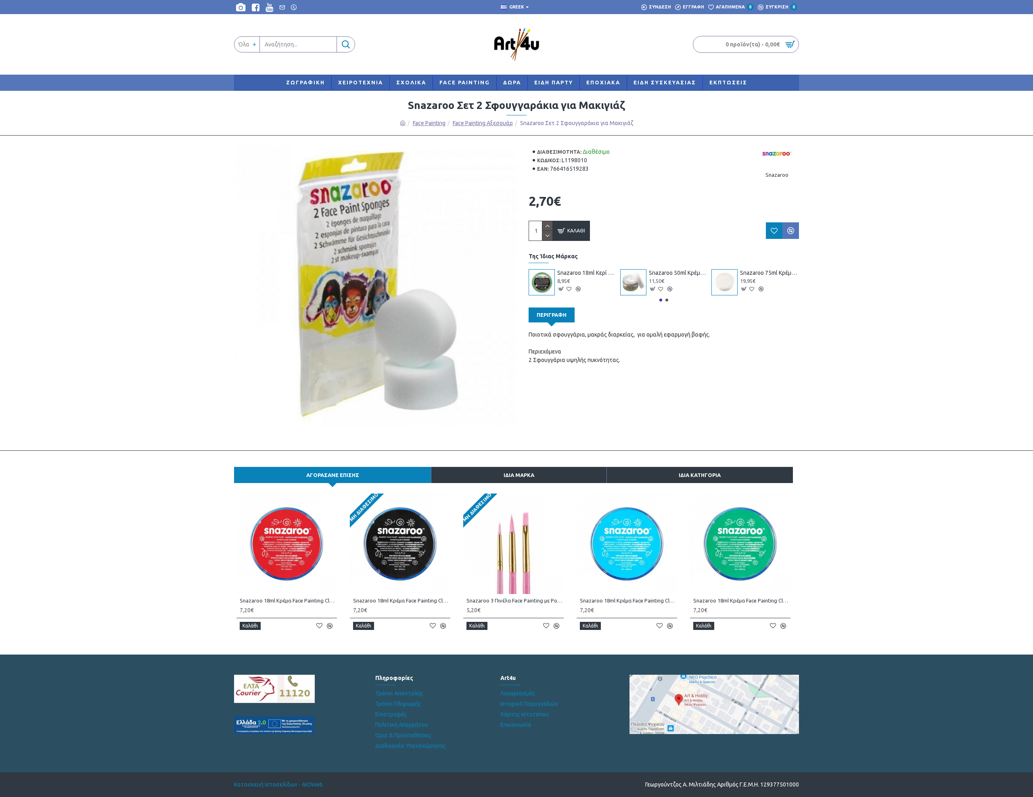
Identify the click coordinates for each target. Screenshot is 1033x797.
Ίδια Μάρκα (519, 475)
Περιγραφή (552, 315)
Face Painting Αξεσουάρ (483, 123)
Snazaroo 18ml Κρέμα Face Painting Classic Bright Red (288, 600)
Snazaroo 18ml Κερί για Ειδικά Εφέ (586, 273)
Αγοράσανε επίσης (332, 475)
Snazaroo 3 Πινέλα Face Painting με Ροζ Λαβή (515, 600)
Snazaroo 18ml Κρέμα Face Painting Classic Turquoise (628, 600)
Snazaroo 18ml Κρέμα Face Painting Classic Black (401, 600)
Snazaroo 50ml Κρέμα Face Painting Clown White (678, 273)
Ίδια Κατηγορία (700, 475)
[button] (660, 300)
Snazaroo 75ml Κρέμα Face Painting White (769, 273)
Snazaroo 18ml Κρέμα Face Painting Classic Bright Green (741, 600)
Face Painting (429, 123)
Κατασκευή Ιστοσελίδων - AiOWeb (278, 784)
